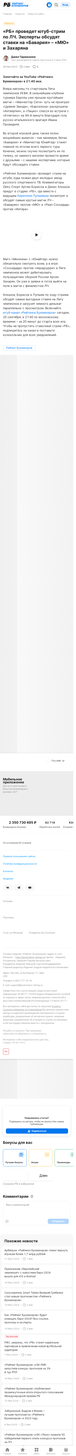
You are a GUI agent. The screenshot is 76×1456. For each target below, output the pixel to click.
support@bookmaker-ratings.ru (27, 985)
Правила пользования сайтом (19, 856)
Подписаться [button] (39, 1131)
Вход (65, 4)
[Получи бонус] (49, 4)
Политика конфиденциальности (20, 863)
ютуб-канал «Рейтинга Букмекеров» (29, 312)
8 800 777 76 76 (22, 980)
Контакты (8, 871)
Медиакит (8, 878)
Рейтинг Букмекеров (19, 347)
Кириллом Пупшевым (33, 196)
